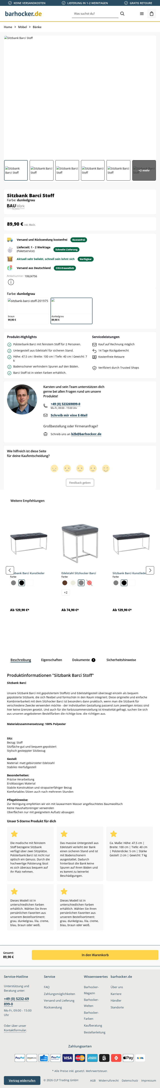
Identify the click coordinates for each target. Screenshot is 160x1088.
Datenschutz (130, 1080)
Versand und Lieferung (59, 1000)
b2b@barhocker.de (86, 434)
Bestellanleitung (94, 1032)
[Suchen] (122, 13)
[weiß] (30, 582)
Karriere (116, 994)
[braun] (64, 582)
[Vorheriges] (10, 570)
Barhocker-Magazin (91, 990)
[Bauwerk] (16, 206)
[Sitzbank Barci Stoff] (79, 96)
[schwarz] (21, 582)
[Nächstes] (150, 570)
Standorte (117, 1007)
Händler (116, 1000)
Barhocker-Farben (91, 1016)
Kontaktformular (15, 1030)
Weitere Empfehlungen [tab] (27, 501)
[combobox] (95, 13)
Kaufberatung (93, 1025)
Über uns (117, 987)
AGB (93, 1080)
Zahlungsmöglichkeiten (59, 994)
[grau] (13, 582)
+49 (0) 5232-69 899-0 (16, 1001)
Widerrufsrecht (109, 1080)
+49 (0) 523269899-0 (65, 404)
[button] (11, 282)
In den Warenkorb (95, 955)
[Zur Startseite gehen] (23, 13)
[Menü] (141, 13)
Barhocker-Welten (91, 1003)
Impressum (148, 1080)
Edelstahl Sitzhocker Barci (78, 573)
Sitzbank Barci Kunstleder (27, 573)
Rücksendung (53, 1007)
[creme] (73, 582)
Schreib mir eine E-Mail (69, 415)
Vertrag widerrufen (22, 1080)
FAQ (47, 987)
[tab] (21, 660)
